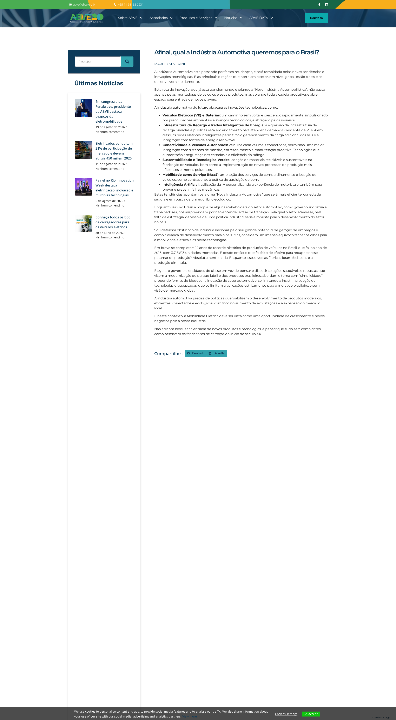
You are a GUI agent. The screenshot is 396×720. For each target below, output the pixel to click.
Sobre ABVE (128, 18)
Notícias (230, 18)
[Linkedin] (327, 4)
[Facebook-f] (319, 4)
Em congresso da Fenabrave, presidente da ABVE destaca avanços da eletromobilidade (113, 111)
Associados (159, 18)
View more (189, 716)
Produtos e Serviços (196, 18)
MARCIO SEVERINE (170, 64)
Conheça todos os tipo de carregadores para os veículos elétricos (113, 222)
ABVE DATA (258, 18)
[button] (195, 353)
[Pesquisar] (127, 61)
